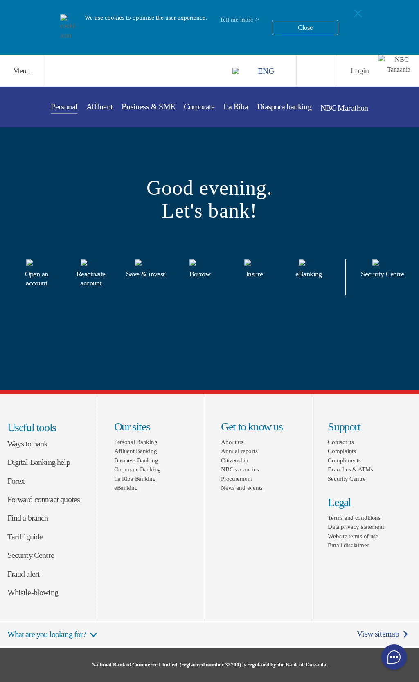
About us (232, 441)
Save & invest (145, 274)
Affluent (99, 106)
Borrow (200, 274)
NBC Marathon (344, 108)
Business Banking (136, 460)
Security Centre (382, 274)
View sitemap (378, 634)
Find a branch (27, 518)
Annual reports (239, 450)
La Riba (235, 106)
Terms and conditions (354, 517)
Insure (254, 274)
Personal (64, 106)
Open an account (36, 278)
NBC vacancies (240, 469)
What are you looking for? (46, 634)
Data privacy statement (356, 526)
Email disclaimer (348, 545)
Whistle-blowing (32, 592)
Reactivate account (91, 278)
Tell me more (236, 19)
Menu (21, 70)
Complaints (342, 450)
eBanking (308, 274)
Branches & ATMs (350, 469)
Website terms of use (353, 535)
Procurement (236, 478)
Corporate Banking (137, 469)
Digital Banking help (38, 462)
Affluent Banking (135, 450)
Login (360, 70)
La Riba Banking (135, 478)
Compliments (344, 460)
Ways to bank (27, 444)
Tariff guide (25, 536)
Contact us (341, 441)
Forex (16, 481)
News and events (242, 487)
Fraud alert (23, 574)
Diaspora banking (284, 106)
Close (305, 27)
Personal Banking (136, 441)
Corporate (199, 106)
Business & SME (148, 106)
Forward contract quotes (43, 499)
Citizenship (234, 460)
